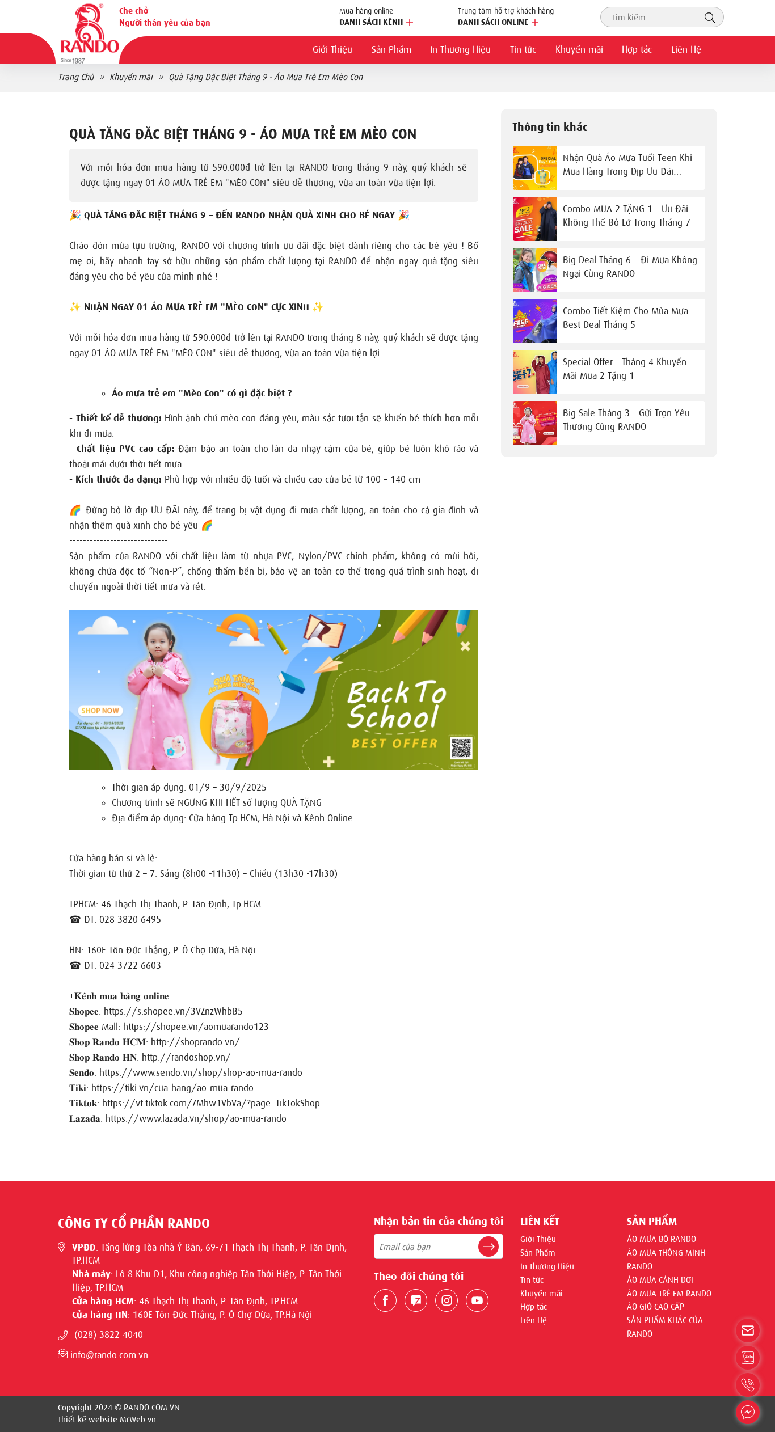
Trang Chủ (76, 77)
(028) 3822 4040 (108, 1334)
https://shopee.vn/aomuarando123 (196, 1026)
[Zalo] (416, 1300)
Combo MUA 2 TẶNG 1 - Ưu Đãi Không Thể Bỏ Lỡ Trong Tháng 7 (626, 215)
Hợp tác (637, 49)
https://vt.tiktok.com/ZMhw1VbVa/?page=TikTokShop (211, 1103)
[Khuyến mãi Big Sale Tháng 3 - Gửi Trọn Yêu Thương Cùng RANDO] (535, 423)
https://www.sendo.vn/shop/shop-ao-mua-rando (200, 1072)
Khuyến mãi (579, 49)
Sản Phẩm (391, 49)
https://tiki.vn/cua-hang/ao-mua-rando (172, 1087)
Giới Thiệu (332, 49)
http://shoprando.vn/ (195, 1041)
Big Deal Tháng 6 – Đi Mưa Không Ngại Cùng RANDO (630, 266)
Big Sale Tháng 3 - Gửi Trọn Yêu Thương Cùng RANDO (626, 419)
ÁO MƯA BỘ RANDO (661, 1239)
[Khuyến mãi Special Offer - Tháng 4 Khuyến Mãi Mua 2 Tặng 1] (535, 372)
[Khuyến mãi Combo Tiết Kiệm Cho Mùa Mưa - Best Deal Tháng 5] (535, 321)
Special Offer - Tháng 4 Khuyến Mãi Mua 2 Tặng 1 (624, 368)
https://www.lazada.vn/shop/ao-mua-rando (196, 1118)
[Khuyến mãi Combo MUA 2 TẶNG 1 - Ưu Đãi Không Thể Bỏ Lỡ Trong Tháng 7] (535, 219)
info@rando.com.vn (108, 1355)
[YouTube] (477, 1300)
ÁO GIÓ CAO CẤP (655, 1307)
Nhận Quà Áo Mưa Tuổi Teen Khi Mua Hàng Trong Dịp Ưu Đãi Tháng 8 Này (627, 165)
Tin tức (523, 49)
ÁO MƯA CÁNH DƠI (660, 1280)
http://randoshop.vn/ (186, 1057)
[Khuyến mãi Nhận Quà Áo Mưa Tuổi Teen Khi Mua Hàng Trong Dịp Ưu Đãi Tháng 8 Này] (535, 168)
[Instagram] (446, 1300)
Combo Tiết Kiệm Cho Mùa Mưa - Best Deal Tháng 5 (628, 317)
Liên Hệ (686, 49)
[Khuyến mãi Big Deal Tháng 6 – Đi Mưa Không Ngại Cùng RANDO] (535, 270)
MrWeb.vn (138, 1419)
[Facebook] (385, 1300)
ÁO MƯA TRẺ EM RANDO (669, 1294)
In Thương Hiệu (460, 49)
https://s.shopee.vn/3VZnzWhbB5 (173, 1011)
